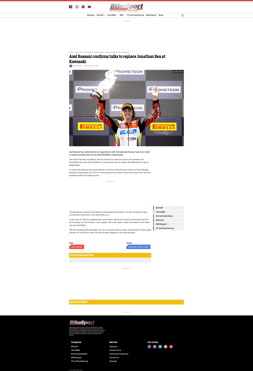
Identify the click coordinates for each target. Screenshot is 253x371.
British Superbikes (164, 216)
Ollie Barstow (77, 66)
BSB (121, 15)
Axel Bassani (76, 247)
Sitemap (113, 361)
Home (71, 52)
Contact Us (114, 358)
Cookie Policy (115, 350)
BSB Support (151, 15)
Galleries (113, 347)
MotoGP (100, 15)
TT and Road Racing (135, 15)
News (161, 15)
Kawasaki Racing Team (138, 247)
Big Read (91, 15)
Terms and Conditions (118, 354)
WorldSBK (111, 15)
